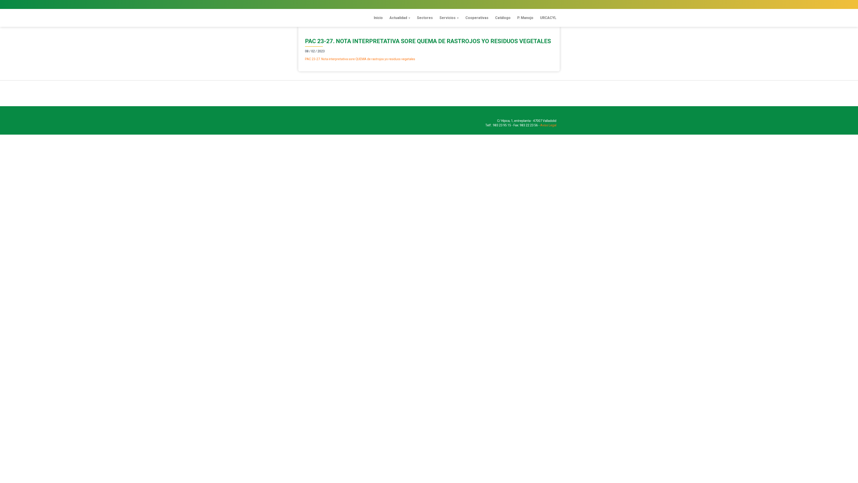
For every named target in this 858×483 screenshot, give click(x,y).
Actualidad (398, 18)
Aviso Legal (548, 125)
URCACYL (548, 18)
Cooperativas (476, 18)
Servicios (448, 18)
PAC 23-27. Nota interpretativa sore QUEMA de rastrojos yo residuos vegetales (360, 59)
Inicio (378, 18)
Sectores (425, 18)
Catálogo (503, 18)
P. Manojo (525, 18)
